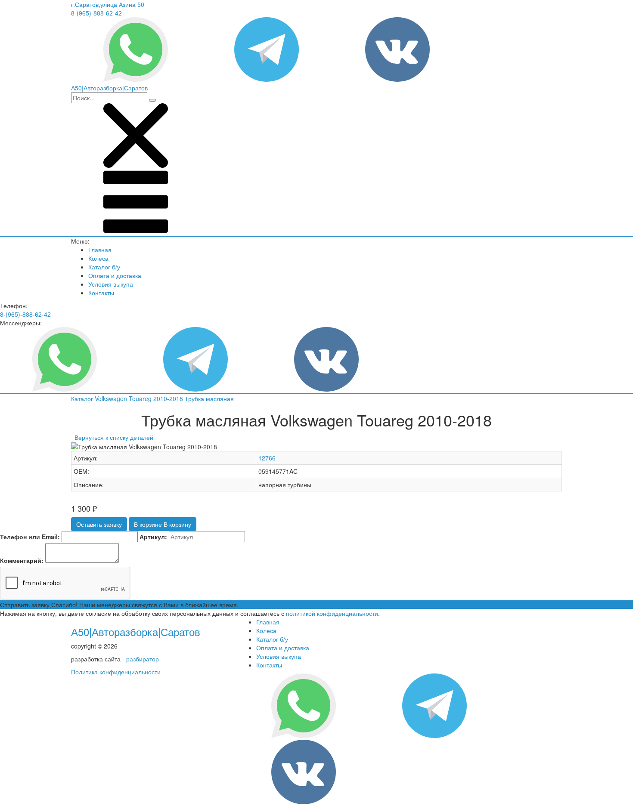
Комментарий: (21, 560)
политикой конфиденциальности (332, 613)
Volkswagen (112, 398)
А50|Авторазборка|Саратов (135, 631)
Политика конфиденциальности (116, 671)
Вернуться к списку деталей (112, 437)
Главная (100, 249)
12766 (267, 458)
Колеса (98, 258)
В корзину (162, 524)
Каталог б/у (104, 266)
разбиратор (142, 659)
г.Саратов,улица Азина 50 (107, 4)
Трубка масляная (209, 398)
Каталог (83, 398)
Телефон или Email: (30, 536)
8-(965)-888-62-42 (96, 13)
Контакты (101, 292)
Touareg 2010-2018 (157, 398)
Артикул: (153, 536)
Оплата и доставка (114, 275)
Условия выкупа (110, 284)
